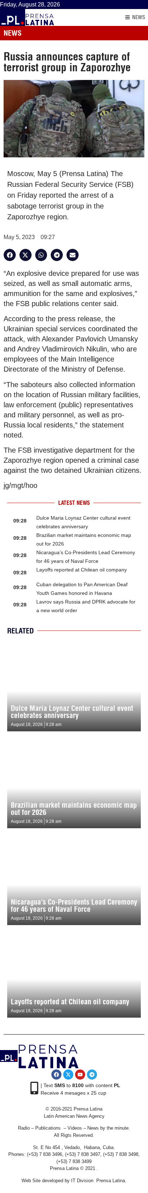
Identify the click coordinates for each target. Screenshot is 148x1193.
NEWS (138, 17)
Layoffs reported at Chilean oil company (81, 570)
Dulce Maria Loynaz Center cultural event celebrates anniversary (72, 712)
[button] (10, 255)
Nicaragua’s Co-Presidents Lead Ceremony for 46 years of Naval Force (74, 905)
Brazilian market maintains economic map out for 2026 (74, 808)
